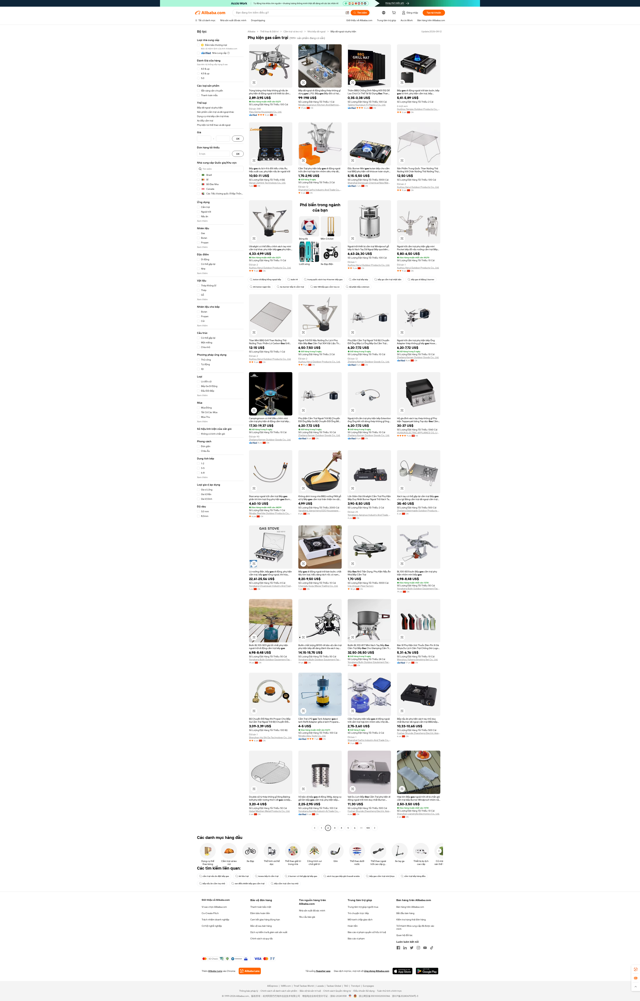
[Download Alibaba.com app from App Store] (402, 971)
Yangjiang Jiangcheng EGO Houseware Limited (320, 510)
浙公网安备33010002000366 (374, 996)
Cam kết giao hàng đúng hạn (265, 919)
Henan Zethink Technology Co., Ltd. (267, 182)
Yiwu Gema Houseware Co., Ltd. (265, 111)
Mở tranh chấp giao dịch (360, 919)
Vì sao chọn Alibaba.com (214, 907)
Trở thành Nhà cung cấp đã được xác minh (415, 927)
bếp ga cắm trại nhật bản (389, 279)
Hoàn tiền (353, 926)
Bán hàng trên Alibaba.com (410, 907)
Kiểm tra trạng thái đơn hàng (411, 919)
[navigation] (220, 430)
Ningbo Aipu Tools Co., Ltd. (312, 735)
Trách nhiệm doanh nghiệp (215, 919)
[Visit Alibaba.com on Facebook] (398, 948)
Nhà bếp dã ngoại (317, 31)
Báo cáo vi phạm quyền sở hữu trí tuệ (367, 932)
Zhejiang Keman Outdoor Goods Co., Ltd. (369, 361)
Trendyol (355, 986)
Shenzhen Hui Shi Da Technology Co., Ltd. (270, 737)
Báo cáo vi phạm (356, 938)
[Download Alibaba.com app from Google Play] (427, 971)
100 (368, 828)
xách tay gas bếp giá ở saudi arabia (343, 876)
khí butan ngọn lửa (261, 287)
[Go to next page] (375, 828)
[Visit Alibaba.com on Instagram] (418, 948)
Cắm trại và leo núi (293, 31)
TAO (346, 986)
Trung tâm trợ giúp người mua (363, 907)
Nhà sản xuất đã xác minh (312, 910)
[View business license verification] (350, 996)
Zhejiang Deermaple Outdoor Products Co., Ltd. (418, 510)
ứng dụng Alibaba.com (376, 971)
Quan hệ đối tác (404, 935)
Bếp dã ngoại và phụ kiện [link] (343, 31)
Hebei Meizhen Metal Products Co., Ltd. (269, 811)
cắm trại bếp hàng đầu (415, 876)
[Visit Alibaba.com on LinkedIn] (405, 948)
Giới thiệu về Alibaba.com (216, 900)
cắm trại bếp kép (360, 279)
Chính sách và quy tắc (261, 938)
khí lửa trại (244, 876)
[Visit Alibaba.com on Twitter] (412, 948)
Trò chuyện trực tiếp (358, 913)
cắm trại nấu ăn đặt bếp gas (215, 876)
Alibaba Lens (215, 971)
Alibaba (251, 31)
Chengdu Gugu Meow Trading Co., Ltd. (318, 586)
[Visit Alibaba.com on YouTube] (425, 948)
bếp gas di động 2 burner (422, 279)
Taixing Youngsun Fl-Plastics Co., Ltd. (367, 104)
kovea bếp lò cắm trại (268, 876)
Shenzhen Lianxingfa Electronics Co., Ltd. (418, 813)
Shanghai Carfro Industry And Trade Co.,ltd (320, 189)
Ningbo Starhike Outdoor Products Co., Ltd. (270, 513)
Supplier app (323, 971)
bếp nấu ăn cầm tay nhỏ (213, 883)
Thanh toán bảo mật (260, 907)
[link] (635, 969)
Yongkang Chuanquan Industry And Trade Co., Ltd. (270, 586)
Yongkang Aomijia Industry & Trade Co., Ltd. (320, 811)
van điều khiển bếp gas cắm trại (249, 883)
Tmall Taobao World (304, 986)
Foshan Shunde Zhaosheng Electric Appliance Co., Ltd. (418, 733)
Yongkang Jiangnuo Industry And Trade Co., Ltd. (369, 515)
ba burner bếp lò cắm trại (292, 287)
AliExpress (272, 986)
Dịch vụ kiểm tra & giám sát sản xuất (268, 932)
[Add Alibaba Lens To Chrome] (250, 971)
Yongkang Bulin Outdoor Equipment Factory (418, 588)
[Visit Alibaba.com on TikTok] (432, 948)
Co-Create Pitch (210, 913)
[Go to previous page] (315, 828)
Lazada (320, 986)
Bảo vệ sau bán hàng (261, 926)
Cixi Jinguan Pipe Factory (361, 586)
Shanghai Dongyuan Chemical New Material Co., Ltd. (369, 182)
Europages (368, 986)
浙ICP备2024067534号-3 (405, 996)
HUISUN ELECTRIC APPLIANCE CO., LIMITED (418, 432)
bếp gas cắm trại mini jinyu (381, 876)
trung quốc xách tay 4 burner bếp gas (324, 279)
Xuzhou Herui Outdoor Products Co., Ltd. (418, 187)
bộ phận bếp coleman (359, 287)
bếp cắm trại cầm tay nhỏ (286, 883)
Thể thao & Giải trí (269, 31)
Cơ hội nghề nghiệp (212, 926)
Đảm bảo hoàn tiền (260, 913)
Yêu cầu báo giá (307, 917)
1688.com (286, 986)
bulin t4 (294, 279)
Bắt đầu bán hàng (405, 913)
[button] (347, 13)
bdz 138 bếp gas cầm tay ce (327, 287)
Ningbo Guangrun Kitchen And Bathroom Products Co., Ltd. (320, 104)
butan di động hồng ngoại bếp (267, 279)
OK (238, 138)
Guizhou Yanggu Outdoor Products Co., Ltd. (418, 109)
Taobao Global (333, 986)
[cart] (394, 13)
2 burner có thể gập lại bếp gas (302, 876)
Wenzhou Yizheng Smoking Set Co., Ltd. (417, 659)
